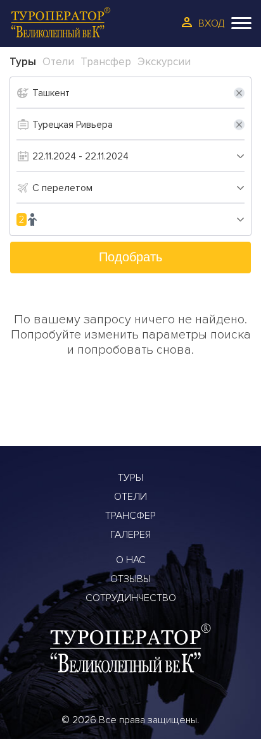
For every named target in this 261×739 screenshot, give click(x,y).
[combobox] (138, 188)
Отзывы (130, 579)
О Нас (131, 560)
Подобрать (130, 257)
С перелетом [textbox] (62, 188)
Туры (130, 477)
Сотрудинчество (131, 598)
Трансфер (130, 515)
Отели (130, 496)
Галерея (130, 534)
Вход (211, 23)
